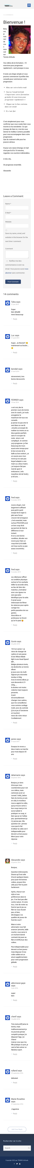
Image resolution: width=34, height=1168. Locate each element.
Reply (15, 319)
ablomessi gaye (18, 983)
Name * (8, 204)
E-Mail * (8, 213)
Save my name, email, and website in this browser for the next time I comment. (16, 237)
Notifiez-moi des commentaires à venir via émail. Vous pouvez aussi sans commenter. (16, 267)
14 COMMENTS (8, 15)
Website (8, 222)
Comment (9, 249)
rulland (14, 1070)
